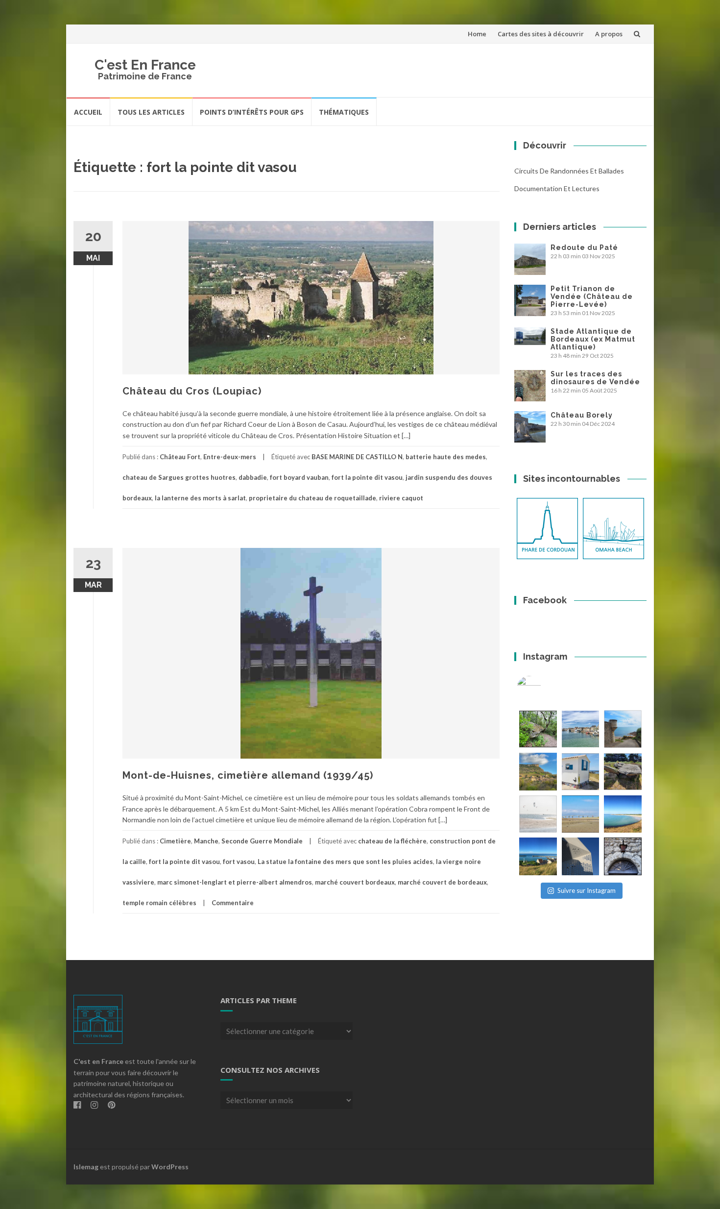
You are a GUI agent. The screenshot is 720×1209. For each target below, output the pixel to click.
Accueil (88, 112)
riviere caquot (401, 498)
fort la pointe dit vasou (367, 477)
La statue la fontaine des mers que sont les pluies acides (345, 861)
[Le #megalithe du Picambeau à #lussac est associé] (538, 729)
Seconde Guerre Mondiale (262, 841)
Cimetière (175, 841)
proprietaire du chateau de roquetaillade (312, 498)
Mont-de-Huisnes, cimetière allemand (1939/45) (247, 775)
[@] (544, 688)
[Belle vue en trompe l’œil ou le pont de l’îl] (581, 814)
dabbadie (253, 477)
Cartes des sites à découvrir (541, 33)
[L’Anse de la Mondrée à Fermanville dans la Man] (623, 814)
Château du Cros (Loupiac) (192, 391)
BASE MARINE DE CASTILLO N (357, 457)
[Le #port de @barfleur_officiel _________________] (581, 729)
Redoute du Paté (584, 247)
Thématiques (344, 112)
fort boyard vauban (299, 477)
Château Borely (582, 415)
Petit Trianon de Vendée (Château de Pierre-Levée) (592, 296)
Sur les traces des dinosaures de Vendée (595, 378)
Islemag (85, 1166)
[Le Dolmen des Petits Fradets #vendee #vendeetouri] (623, 771)
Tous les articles (151, 112)
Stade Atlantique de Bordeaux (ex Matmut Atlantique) (593, 339)
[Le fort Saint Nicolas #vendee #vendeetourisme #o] (623, 729)
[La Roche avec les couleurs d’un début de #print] (538, 771)
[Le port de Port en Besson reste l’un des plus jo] (538, 856)
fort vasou (239, 861)
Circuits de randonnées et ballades (569, 171)
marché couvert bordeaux (355, 882)
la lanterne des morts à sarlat (200, 498)
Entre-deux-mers (229, 457)
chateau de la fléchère (392, 841)
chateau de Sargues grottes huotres (179, 477)
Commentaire (233, 903)
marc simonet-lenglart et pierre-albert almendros (234, 882)
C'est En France (145, 65)
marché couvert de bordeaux (442, 882)
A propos (609, 33)
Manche (206, 841)
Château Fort (180, 457)
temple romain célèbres (159, 903)
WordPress (170, 1166)
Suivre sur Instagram (586, 890)
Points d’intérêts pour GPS (252, 112)
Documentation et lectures (557, 188)
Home (477, 33)
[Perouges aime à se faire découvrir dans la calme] (623, 856)
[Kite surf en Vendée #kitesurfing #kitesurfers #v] (538, 814)
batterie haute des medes (446, 457)
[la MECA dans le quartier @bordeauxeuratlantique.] (581, 856)
